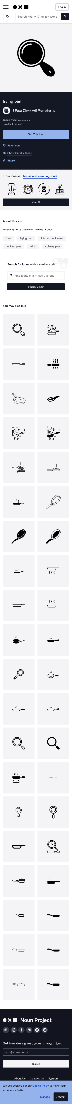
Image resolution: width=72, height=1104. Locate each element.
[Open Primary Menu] (5, 7)
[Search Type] (9, 16)
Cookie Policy (40, 1085)
